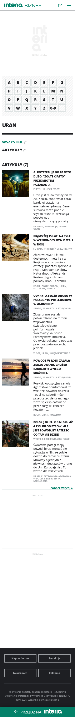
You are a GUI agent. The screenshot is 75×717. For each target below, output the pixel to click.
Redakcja (54, 658)
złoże (45, 286)
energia (38, 226)
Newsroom (20, 673)
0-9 (53, 108)
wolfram (39, 288)
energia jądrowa (56, 226)
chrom (54, 286)
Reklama (54, 673)
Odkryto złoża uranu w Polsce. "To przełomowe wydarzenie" (52, 300)
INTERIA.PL (64, 695)
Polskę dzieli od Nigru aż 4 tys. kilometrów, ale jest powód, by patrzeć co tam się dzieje (53, 428)
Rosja (36, 286)
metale (50, 288)
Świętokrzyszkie (59, 353)
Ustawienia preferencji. (17, 695)
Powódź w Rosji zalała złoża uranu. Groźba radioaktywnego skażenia (51, 366)
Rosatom (55, 414)
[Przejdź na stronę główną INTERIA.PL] (13, 5)
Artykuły (12, 149)
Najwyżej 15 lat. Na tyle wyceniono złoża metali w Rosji (53, 240)
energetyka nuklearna (47, 479)
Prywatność (36, 695)
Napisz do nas (20, 658)
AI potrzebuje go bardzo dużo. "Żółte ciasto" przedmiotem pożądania (52, 178)
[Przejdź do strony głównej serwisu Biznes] (33, 6)
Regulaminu (59, 691)
